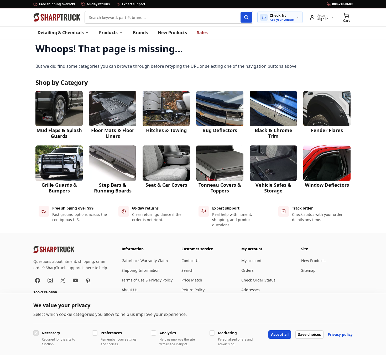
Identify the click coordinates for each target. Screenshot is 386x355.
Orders (247, 270)
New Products (172, 32)
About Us (130, 289)
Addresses (250, 289)
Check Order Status (258, 280)
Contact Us (190, 260)
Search (187, 270)
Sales (202, 32)
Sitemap (308, 270)
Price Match (191, 280)
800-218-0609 (45, 292)
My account (251, 260)
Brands (140, 32)
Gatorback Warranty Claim (145, 260)
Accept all (280, 334)
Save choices (309, 334)
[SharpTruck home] (56, 17)
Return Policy (193, 289)
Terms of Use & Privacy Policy (147, 280)
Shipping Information (141, 270)
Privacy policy (340, 334)
